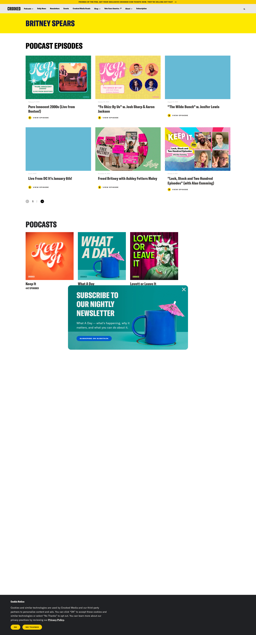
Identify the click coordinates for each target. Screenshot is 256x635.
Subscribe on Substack (94, 338)
